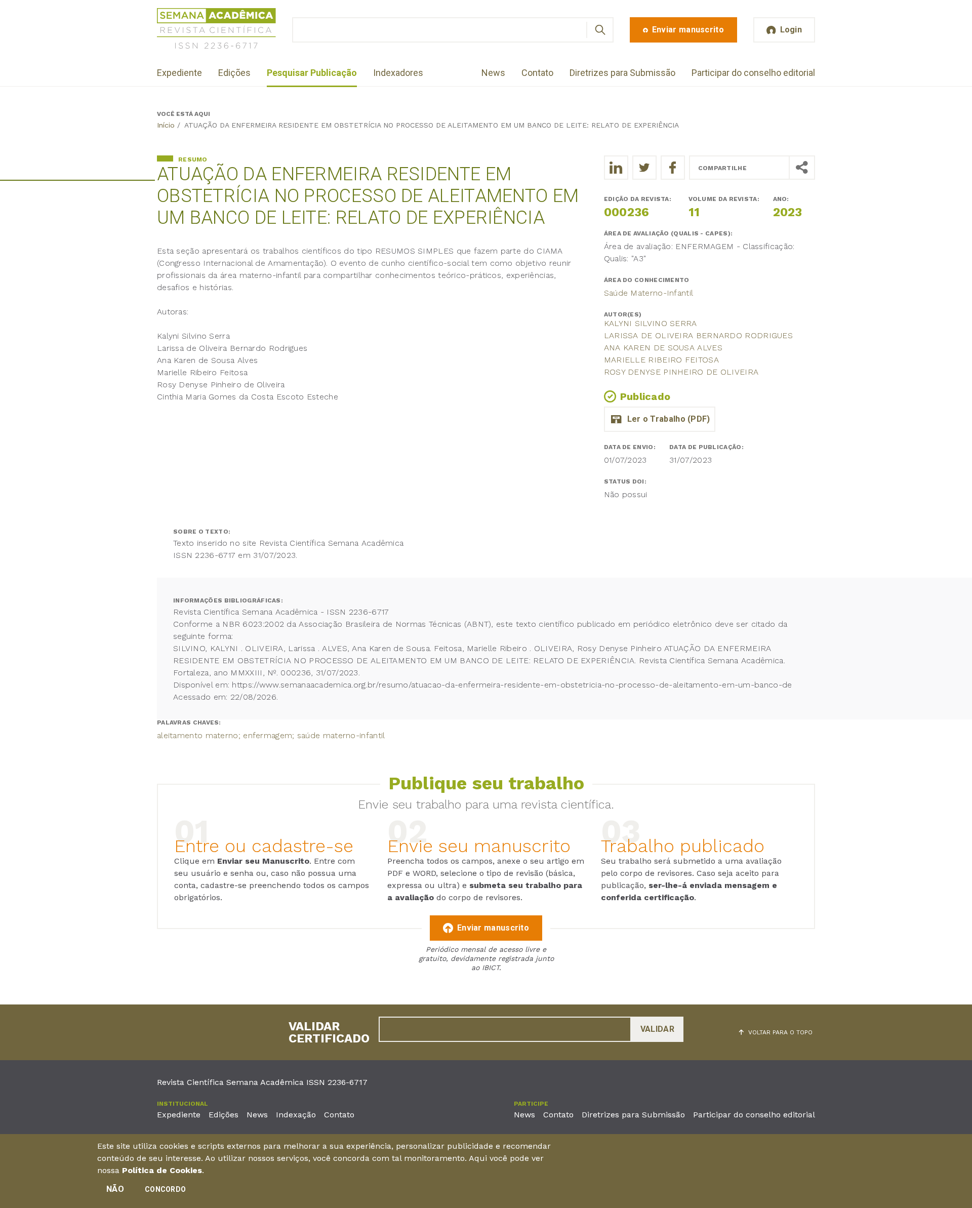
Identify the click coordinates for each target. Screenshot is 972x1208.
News (493, 72)
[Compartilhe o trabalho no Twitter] (644, 167)
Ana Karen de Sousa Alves (663, 347)
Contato (537, 72)
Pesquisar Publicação (312, 72)
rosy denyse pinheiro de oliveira (681, 372)
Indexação (296, 1114)
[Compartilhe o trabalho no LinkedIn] (616, 167)
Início (166, 125)
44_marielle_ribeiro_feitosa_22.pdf (659, 419)
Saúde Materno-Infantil (649, 293)
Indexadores (398, 72)
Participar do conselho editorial (753, 72)
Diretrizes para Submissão (622, 72)
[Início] (216, 30)
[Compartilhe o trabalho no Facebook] (673, 167)
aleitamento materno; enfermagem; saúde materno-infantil (271, 735)
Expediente (179, 72)
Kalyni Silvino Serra (650, 323)
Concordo (165, 1189)
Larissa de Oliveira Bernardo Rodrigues (698, 335)
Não (115, 1189)
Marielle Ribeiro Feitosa (661, 360)
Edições (234, 72)
